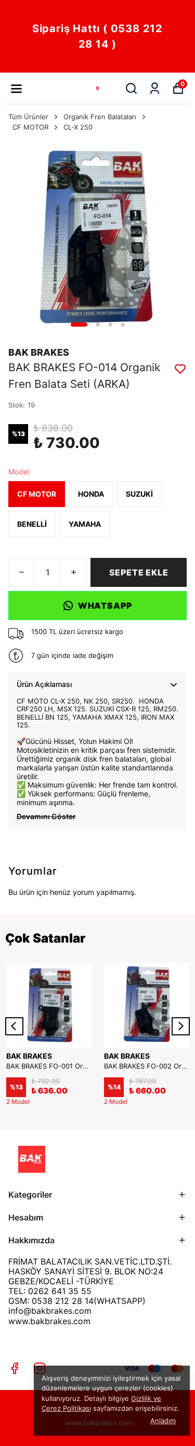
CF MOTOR (30, 127)
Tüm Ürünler (28, 117)
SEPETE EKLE (138, 572)
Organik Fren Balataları (99, 117)
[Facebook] (14, 1368)
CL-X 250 (78, 127)
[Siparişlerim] (154, 88)
